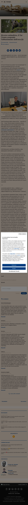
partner (18, 255)
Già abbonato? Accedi (14, 271)
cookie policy (16, 248)
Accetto (14, 268)
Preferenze (14, 265)
